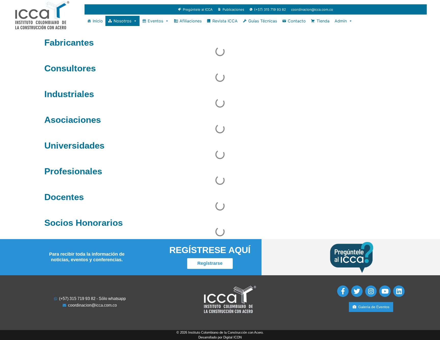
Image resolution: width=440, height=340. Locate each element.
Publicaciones (233, 9)
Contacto (297, 20)
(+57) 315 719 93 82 (270, 9)
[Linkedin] (399, 291)
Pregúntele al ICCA (198, 9)
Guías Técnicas (262, 20)
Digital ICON (232, 337)
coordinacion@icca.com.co (312, 9)
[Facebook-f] (343, 291)
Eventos (155, 20)
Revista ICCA (225, 20)
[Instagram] (371, 291)
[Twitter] (357, 291)
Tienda (323, 20)
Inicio (98, 20)
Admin (341, 20)
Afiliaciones (191, 20)
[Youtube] (385, 291)
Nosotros (122, 20)
